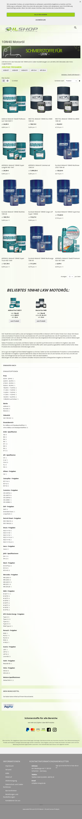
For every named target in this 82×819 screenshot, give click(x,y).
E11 (5, 451)
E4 (5, 439)
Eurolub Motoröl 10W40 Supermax (67, 212)
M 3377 (6, 603)
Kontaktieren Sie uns (12, 801)
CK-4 (5, 462)
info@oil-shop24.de (38, 783)
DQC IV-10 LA (8, 537)
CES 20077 (7, 495)
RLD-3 (6, 638)
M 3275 (6, 596)
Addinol (6, 406)
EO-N (5, 568)
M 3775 (6, 610)
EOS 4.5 (6, 570)
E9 (5, 448)
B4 (5, 437)
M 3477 (6, 605)
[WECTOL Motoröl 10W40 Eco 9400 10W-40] (41, 302)
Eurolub (6, 409)
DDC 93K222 (8, 523)
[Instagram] (55, 731)
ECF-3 (6, 486)
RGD (5, 633)
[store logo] (21, 29)
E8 (5, 446)
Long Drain (7, 514)
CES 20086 (7, 502)
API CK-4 (42, 70)
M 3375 (6, 601)
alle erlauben (40, 15)
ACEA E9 (15, 70)
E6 (5, 441)
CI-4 (5, 460)
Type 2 (6, 617)
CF (5, 458)
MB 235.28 (7, 587)
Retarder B (7, 663)
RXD (5, 640)
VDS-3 (6, 671)
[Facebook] (49, 731)
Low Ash (6, 656)
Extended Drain (9, 512)
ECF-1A (6, 481)
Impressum (9, 766)
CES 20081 (7, 500)
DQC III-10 (7, 531)
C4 (5, 474)
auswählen (41, 20)
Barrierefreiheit (11, 791)
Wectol (6, 411)
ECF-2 (6, 484)
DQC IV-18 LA (8, 542)
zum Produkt (15, 321)
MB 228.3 (7, 577)
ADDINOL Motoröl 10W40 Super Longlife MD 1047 (13, 166)
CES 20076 (7, 493)
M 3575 (6, 607)
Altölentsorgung (11, 781)
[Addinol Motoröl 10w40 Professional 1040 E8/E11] (15, 302)
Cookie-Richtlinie (59, 8)
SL (5, 465)
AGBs (7, 773)
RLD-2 (6, 635)
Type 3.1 (6, 624)
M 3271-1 (7, 594)
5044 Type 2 (8, 626)
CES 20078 (7, 498)
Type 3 (6, 621)
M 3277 (6, 598)
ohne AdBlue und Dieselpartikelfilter (15, 427)
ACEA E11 (24, 70)
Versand (8, 770)
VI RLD (6, 642)
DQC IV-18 (7, 540)
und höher (10, 399)
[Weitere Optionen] (8, 708)
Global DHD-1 (8, 680)
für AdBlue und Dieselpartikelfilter (14, 425)
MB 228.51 (7, 582)
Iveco (6, 549)
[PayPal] (27, 731)
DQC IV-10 (7, 535)
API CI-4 (33, 70)
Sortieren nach (59, 81)
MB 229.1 (7, 584)
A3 (5, 435)
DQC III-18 (7, 533)
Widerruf (8, 777)
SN (5, 467)
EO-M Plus (7, 566)
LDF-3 (6, 654)
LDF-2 (6, 652)
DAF (5, 509)
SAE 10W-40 (8, 418)
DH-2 (5, 559)
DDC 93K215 (8, 521)
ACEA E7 (6, 70)
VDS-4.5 (6, 673)
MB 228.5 (7, 580)
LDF (5, 650)
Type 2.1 (6, 619)
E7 (5, 444)
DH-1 (5, 556)
